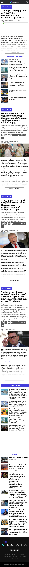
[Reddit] (9, 135)
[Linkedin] (12, 135)
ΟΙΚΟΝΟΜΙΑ (7, 556)
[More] (2, 138)
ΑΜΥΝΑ (21, 554)
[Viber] (18, 135)
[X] (6, 135)
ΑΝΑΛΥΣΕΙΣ (15, 558)
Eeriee (24, 564)
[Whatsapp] (15, 135)
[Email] (21, 135)
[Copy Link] (24, 135)
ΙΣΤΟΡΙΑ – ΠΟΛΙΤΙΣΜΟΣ (20, 556)
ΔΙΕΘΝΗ (7, 554)
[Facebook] (2, 135)
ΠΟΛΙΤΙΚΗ (15, 554)
